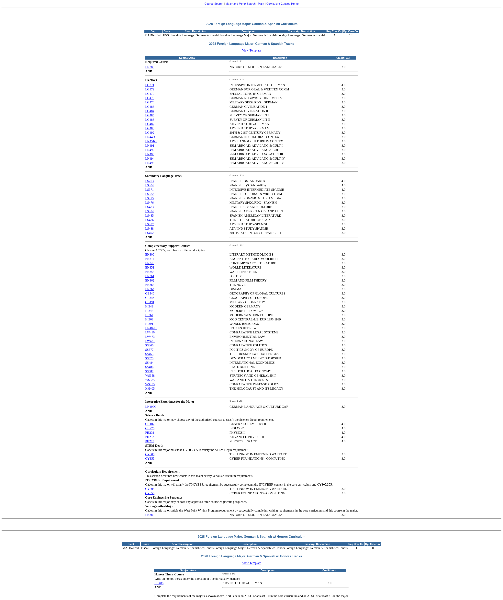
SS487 (149, 371)
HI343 (149, 306)
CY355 (149, 458)
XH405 (150, 388)
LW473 (150, 336)
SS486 (149, 367)
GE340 (149, 293)
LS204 (149, 185)
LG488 (149, 128)
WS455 (150, 384)
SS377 (149, 349)
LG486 (149, 119)
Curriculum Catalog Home (282, 4)
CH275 (149, 428)
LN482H (151, 328)
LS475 (149, 198)
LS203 (149, 181)
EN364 (149, 289)
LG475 (149, 98)
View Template (251, 50)
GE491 (149, 302)
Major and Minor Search (241, 4)
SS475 (149, 358)
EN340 (149, 263)
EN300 (149, 254)
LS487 (149, 224)
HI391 (149, 323)
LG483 (149, 106)
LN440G (151, 137)
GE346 (149, 297)
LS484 (149, 211)
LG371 (149, 85)
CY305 (149, 454)
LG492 (149, 132)
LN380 (149, 67)
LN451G (151, 141)
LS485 (149, 215)
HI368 (149, 319)
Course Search (214, 4)
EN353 (149, 271)
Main (261, 4)
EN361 (149, 276)
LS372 (149, 194)
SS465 (149, 354)
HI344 (149, 310)
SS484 (149, 362)
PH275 (149, 441)
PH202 (149, 432)
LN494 (149, 158)
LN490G (151, 406)
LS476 (149, 202)
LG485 (149, 115)
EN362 (149, 280)
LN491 (149, 145)
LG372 (149, 89)
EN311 (149, 258)
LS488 (149, 228)
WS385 (150, 380)
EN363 (149, 284)
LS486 (149, 220)
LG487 (149, 124)
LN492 (149, 150)
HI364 (149, 315)
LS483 (149, 207)
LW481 (150, 341)
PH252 (149, 437)
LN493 (149, 154)
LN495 (149, 163)
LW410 (150, 332)
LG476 (149, 102)
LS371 (149, 189)
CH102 (149, 424)
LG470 (149, 93)
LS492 (149, 233)
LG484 (149, 111)
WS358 (150, 375)
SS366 (149, 345)
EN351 (149, 267)
